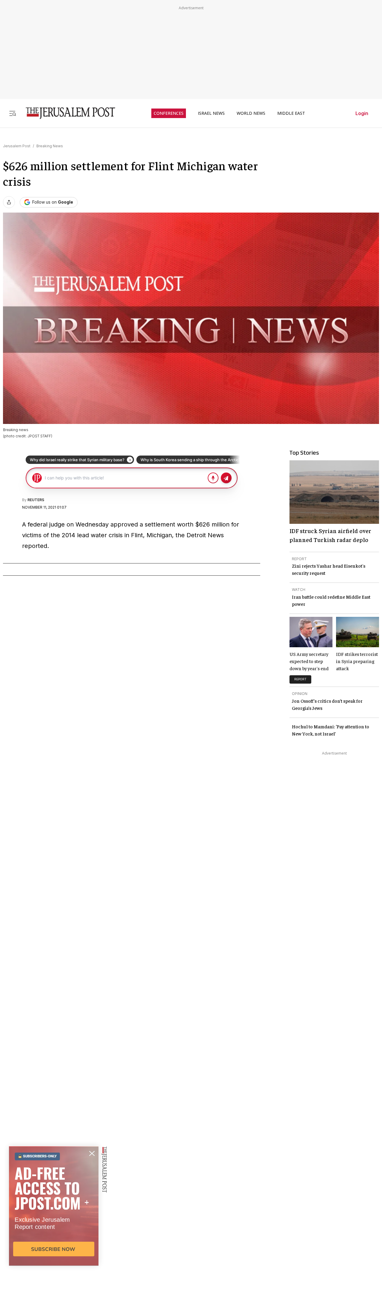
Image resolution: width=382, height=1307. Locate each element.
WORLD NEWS (251, 113)
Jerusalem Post (16, 146)
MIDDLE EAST (291, 113)
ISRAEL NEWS (211, 113)
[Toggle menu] (12, 113)
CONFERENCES (169, 113)
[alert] (53, 1238)
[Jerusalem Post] (66, 113)
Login (361, 113)
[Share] (9, 202)
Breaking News (49, 146)
